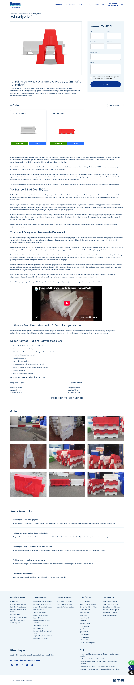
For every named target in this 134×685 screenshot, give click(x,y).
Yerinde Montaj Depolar (41, 626)
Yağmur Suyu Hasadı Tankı (42, 636)
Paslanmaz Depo (64, 597)
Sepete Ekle (19, 143)
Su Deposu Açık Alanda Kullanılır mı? (92, 659)
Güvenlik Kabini (85, 623)
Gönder (105, 84)
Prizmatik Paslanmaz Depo (66, 607)
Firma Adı (93, 52)
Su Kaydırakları (84, 626)
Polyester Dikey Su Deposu (42, 604)
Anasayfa (13, 14)
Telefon (109, 42)
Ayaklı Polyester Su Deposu (42, 607)
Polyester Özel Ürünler (40, 639)
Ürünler (81, 5)
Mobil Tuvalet (84, 618)
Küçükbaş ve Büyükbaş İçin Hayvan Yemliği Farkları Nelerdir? (100, 669)
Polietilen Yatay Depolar (18, 607)
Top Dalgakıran (85, 637)
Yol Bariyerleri (84, 634)
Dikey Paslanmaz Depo (64, 601)
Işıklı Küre (83, 629)
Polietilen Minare (85, 640)
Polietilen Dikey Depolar (18, 604)
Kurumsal (58, 5)
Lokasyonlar (108, 597)
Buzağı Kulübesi (85, 601)
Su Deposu (70, 5)
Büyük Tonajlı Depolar (40, 615)
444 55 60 (113, 5)
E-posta (93, 42)
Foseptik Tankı (38, 618)
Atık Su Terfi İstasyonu (87, 643)
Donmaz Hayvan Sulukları (88, 604)
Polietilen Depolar (18, 597)
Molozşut (83, 621)
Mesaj (92, 63)
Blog (90, 5)
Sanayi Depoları (38, 628)
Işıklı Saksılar (84, 632)
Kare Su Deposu (38, 610)
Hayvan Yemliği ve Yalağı (88, 607)
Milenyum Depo (15, 615)
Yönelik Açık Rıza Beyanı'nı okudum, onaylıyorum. (106, 77)
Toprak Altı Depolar (39, 612)
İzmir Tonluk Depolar (110, 615)
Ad (91, 31)
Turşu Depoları (15, 623)
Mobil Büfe (83, 615)
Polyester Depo (40, 597)
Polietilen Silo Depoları (17, 620)
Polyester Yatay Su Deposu (42, 601)
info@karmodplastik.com (30, 660)
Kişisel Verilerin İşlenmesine (101, 77)
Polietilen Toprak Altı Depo (19, 617)
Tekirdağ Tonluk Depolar (111, 604)
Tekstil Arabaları (85, 610)
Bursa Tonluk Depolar (110, 612)
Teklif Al (37, 143)
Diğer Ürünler (23, 14)
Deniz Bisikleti (84, 612)
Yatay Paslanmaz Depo (64, 604)
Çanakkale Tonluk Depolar (112, 607)
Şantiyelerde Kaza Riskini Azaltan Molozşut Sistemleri (97, 666)
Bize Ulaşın (99, 5)
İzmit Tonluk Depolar (110, 601)
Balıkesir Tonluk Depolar (111, 610)
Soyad (109, 31)
